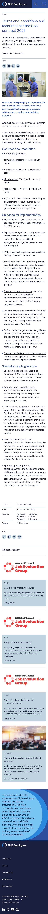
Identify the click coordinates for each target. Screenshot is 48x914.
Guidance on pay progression (18, 291)
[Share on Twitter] (4, 66)
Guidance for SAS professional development (25, 353)
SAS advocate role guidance (17, 330)
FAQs (6, 252)
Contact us (6, 859)
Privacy (5, 866)
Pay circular (9, 198)
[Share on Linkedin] (13, 66)
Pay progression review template (19, 311)
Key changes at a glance (15, 219)
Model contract (11, 179)
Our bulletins (7, 886)
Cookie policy (7, 872)
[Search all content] (36, 4)
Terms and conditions (14, 160)
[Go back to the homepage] (14, 5)
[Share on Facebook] (9, 66)
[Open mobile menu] (44, 4)
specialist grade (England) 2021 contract (21, 142)
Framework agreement (14, 153)
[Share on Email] (18, 66)
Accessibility (7, 879)
